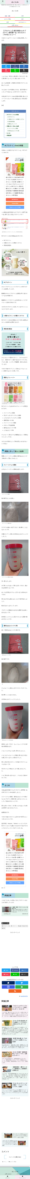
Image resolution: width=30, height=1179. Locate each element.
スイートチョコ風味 (13, 128)
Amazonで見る (15, 203)
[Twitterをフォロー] (21, 983)
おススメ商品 (6, 923)
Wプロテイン (11, 116)
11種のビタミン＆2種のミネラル (16, 119)
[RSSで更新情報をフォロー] (15, 991)
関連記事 (9, 135)
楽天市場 (26, 926)
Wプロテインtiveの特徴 (13, 114)
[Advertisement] (15, 949)
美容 (4, 928)
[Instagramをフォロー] (8, 987)
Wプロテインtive (6, 926)
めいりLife (15, 2)
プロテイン (15, 926)
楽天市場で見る (15, 199)
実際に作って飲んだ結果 (13, 126)
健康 (20, 926)
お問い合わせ (8, 1174)
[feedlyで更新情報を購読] (21, 987)
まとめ (8, 133)
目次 (13, 111)
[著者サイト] (8, 983)
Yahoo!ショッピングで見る (15, 207)
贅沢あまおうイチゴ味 (13, 130)
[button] (27, 545)
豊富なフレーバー (12, 123)
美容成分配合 (11, 121)
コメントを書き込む (15, 1157)
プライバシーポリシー (22, 1174)
